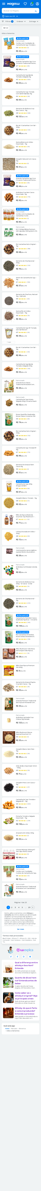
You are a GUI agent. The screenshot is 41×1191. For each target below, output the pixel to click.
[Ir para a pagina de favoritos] (25, 4)
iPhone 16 (23, 938)
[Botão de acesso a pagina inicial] (14, 4)
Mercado (14, 1028)
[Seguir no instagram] (24, 956)
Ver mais (20, 929)
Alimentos (22, 1028)
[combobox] (20, 10)
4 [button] (18, 907)
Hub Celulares (16, 940)
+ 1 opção (9, 342)
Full (6, 28)
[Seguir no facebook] (17, 956)
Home (7, 1028)
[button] (35, 11)
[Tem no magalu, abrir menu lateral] (4, 4)
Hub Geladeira (27, 940)
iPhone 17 (15, 938)
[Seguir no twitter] (11, 956)
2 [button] (11, 907)
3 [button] (15, 907)
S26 (29, 938)
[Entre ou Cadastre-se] (37, 4)
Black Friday (7, 938)
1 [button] (8, 907)
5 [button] (22, 907)
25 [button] (29, 907)
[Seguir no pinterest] (30, 956)
